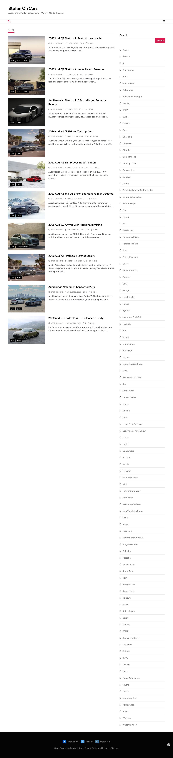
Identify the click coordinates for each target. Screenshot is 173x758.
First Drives (128, 230)
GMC (125, 283)
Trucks (126, 691)
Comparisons (129, 156)
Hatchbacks (128, 297)
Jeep (125, 370)
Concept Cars (129, 163)
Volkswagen (128, 704)
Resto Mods (128, 591)
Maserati (127, 457)
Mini (125, 484)
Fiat (124, 223)
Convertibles (129, 170)
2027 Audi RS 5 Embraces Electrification (72, 162)
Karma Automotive (132, 377)
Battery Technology (132, 96)
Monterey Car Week (132, 504)
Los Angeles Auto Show (134, 430)
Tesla (125, 671)
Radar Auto (128, 571)
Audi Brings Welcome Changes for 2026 (72, 286)
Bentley (126, 103)
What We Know (130, 724)
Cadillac (127, 123)
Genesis (127, 277)
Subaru (126, 651)
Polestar (127, 551)
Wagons (127, 718)
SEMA (125, 631)
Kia (124, 384)
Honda (126, 303)
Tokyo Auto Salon (131, 678)
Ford (125, 250)
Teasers (126, 664)
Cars (19, 122)
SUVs (125, 658)
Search (123, 35)
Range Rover (129, 584)
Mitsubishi (128, 497)
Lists (125, 417)
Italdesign (127, 350)
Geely (125, 263)
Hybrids (126, 310)
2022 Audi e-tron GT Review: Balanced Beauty (75, 318)
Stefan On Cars (23, 8)
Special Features (131, 638)
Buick (125, 116)
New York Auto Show (133, 511)
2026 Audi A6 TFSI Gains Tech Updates (71, 131)
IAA (124, 330)
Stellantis (127, 644)
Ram (125, 577)
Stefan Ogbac (57, 43)
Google (126, 290)
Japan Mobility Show (133, 364)
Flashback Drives (131, 237)
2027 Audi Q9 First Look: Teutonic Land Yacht (75, 38)
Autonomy (128, 90)
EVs (124, 210)
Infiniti (126, 337)
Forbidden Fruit (130, 243)
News (125, 517)
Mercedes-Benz (130, 477)
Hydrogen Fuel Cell (132, 317)
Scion (125, 617)
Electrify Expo (129, 203)
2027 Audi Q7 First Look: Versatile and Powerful (76, 69)
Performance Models (133, 537)
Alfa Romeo (128, 70)
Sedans (126, 624)
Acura (125, 50)
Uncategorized (130, 698)
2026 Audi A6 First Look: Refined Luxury (71, 255)
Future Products (130, 257)
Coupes (126, 177)
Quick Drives (129, 564)
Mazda (126, 464)
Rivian (126, 604)
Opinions (127, 531)
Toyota (126, 684)
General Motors (130, 270)
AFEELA (126, 56)
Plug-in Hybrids (130, 544)
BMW (125, 110)
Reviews (127, 597)
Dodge (126, 183)
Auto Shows (128, 83)
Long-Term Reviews (132, 424)
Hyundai (127, 323)
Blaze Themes (111, 748)
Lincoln (126, 410)
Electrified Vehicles (132, 197)
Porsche (127, 557)
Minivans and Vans (132, 490)
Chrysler (127, 150)
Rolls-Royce (129, 611)
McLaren (127, 470)
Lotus (125, 437)
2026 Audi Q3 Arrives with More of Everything (75, 224)
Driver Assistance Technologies (138, 190)
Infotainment (129, 343)
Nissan (126, 524)
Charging (127, 136)
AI (123, 63)
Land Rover (128, 390)
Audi (12, 60)
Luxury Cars (128, 450)
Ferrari (126, 217)
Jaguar (126, 357)
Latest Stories (22, 60)
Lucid (125, 444)
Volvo (125, 711)
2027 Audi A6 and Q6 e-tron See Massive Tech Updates (80, 193)
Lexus (125, 404)
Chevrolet (127, 143)
